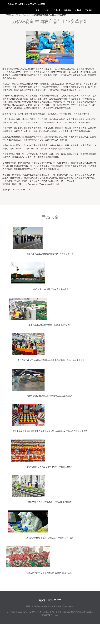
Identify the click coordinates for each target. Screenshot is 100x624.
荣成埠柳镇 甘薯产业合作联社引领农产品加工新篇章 (50, 467)
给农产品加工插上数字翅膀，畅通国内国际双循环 (50, 325)
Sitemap (54, 615)
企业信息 (78, 10)
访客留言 (88, 10)
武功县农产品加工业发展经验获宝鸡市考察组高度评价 (50, 254)
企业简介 (47, 10)
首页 (37, 10)
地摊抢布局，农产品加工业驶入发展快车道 (50, 289)
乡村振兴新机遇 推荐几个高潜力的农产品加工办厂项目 (50, 538)
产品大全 (57, 10)
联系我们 (68, 10)
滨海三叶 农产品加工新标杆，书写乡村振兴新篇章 (50, 502)
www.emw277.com (31, 612)
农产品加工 (44, 612)
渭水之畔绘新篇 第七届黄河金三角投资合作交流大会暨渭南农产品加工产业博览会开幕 (50, 431)
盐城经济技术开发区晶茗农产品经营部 (26, 4)
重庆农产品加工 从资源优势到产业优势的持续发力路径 (50, 573)
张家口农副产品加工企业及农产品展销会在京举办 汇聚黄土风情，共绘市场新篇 (50, 360)
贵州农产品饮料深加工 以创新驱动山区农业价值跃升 (50, 396)
